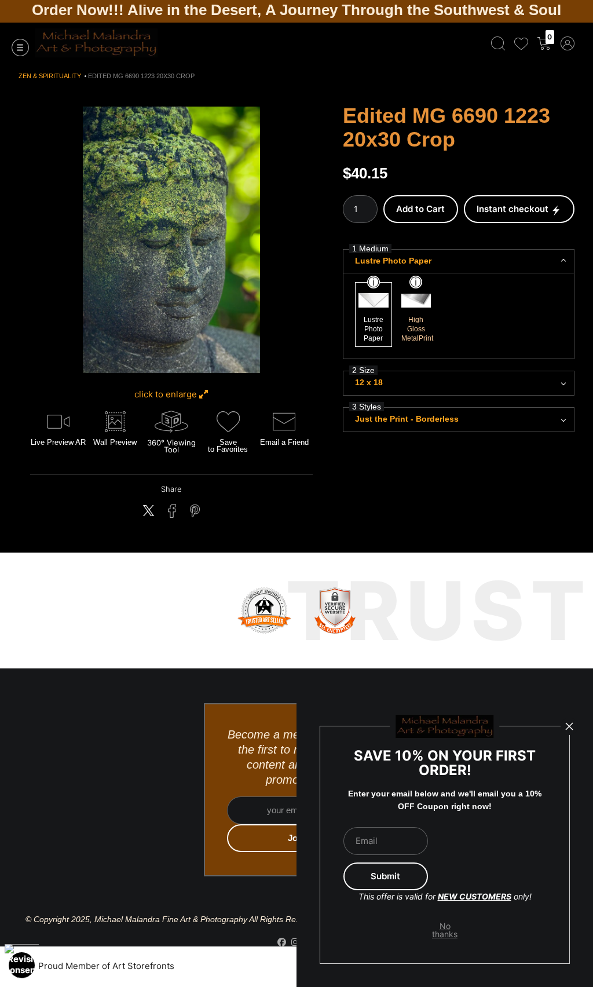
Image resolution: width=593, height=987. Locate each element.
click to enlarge (166, 394)
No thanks (445, 930)
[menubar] (530, 43)
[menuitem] (498, 43)
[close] (569, 726)
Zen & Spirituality (50, 75)
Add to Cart (420, 208)
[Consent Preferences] (22, 965)
